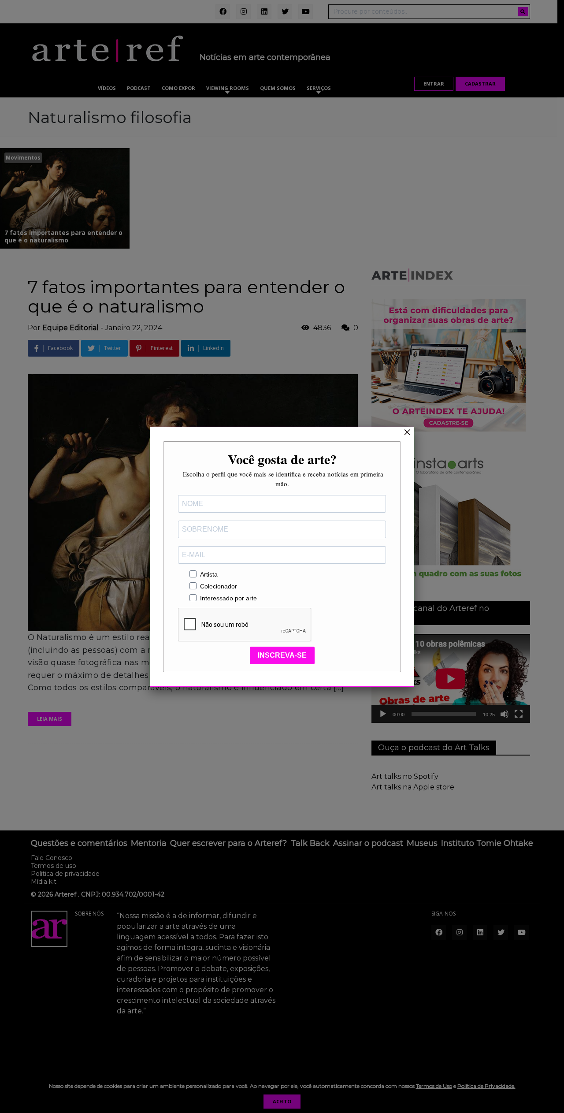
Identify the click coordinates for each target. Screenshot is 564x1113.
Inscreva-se (282, 655)
